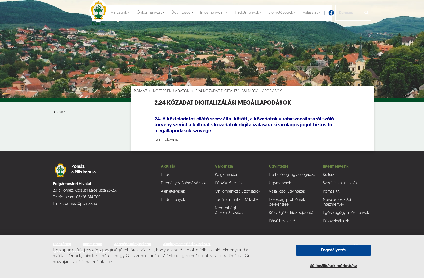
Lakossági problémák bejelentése (287, 202)
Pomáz (140, 91)
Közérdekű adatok (171, 91)
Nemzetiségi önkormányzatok (229, 210)
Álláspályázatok (194, 183)
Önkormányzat (149, 13)
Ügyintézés (181, 13)
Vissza (60, 112)
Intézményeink (212, 13)
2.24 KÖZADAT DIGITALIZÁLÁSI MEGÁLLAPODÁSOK (238, 91)
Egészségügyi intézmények (346, 213)
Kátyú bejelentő (282, 221)
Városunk (119, 13)
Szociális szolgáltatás (340, 183)
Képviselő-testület (230, 183)
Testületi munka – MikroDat (237, 200)
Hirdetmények (247, 13)
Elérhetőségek (281, 13)
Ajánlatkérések (173, 192)
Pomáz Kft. (331, 192)
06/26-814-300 (88, 197)
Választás (310, 13)
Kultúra (328, 175)
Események (170, 183)
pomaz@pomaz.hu (81, 204)
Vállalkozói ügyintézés (287, 192)
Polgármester (226, 175)
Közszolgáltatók (336, 221)
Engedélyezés (333, 250)
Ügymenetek (280, 183)
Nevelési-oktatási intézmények (337, 202)
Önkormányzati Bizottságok (237, 192)
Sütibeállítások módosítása (333, 266)
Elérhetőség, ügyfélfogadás (292, 175)
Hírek (165, 175)
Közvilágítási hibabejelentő (291, 213)
